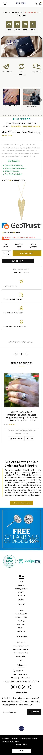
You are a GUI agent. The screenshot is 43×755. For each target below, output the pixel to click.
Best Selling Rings (11, 105)
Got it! (21, 750)
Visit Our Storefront (21, 503)
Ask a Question (33, 245)
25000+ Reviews (21, 617)
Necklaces (26, 272)
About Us (21, 610)
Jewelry (21, 585)
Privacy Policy (21, 656)
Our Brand (21, 596)
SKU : (15, 269)
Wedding (21, 592)
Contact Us (21, 631)
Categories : (18, 272)
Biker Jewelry (32, 106)
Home (5, 126)
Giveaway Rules (21, 614)
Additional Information (21, 342)
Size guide (5, 245)
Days (8, 30)
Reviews (21, 599)
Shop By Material (21, 589)
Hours (16, 30)
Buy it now (17, 261)
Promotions (21, 624)
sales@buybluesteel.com (22, 678)
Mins (25, 30)
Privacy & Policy (21, 744)
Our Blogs (21, 621)
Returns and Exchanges (21, 649)
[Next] (40, 100)
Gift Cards (21, 628)
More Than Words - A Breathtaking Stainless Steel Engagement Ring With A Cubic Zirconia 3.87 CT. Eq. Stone (21, 416)
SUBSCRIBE (34, 712)
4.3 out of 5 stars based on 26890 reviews (21, 123)
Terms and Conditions (21, 653)
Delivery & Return (19, 245)
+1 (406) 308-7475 (22, 671)
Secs (33, 30)
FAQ (21, 660)
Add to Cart (27, 253)
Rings (21, 582)
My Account (21, 642)
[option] (21, 202)
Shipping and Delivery (21, 646)
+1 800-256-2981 (22, 674)
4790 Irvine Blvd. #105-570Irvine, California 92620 (22, 681)
